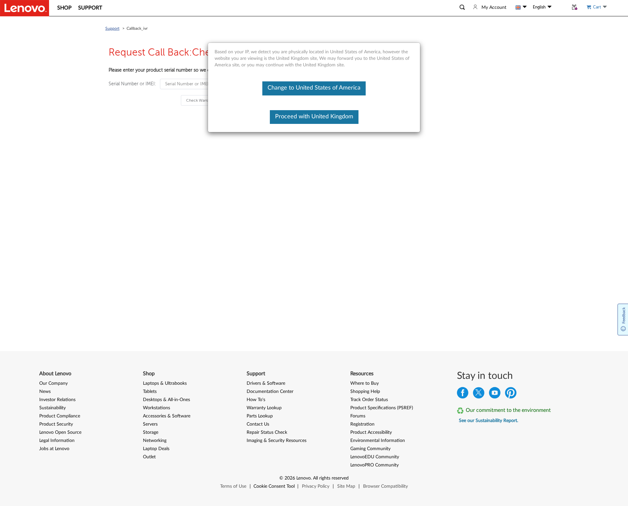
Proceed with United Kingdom (314, 117)
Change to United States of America (314, 88)
